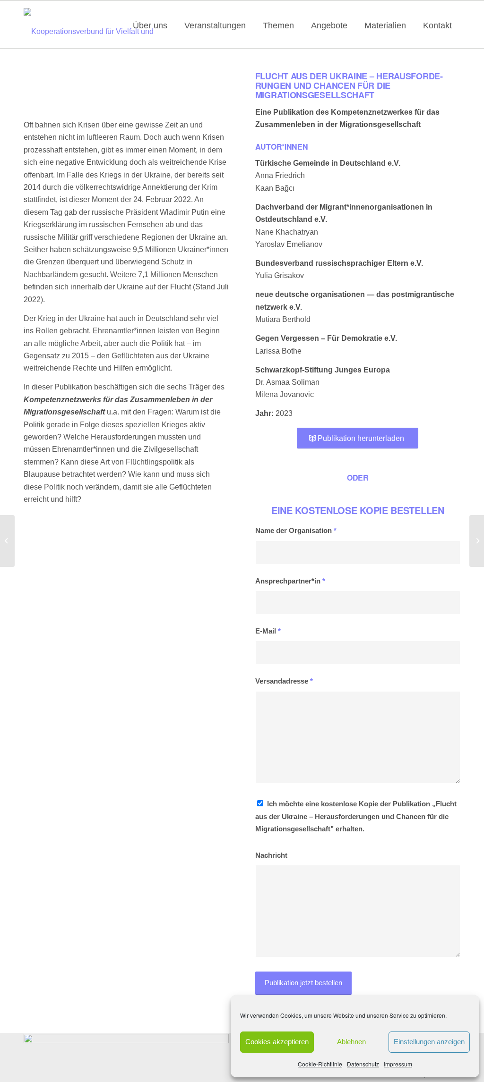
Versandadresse (284, 681)
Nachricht (271, 855)
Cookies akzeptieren (277, 1042)
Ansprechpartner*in (290, 581)
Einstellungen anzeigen (429, 1042)
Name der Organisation (296, 530)
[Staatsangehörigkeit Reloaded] (7, 541)
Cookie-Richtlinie (320, 1064)
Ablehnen (351, 1042)
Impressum (398, 1064)
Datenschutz (363, 1064)
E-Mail (268, 631)
